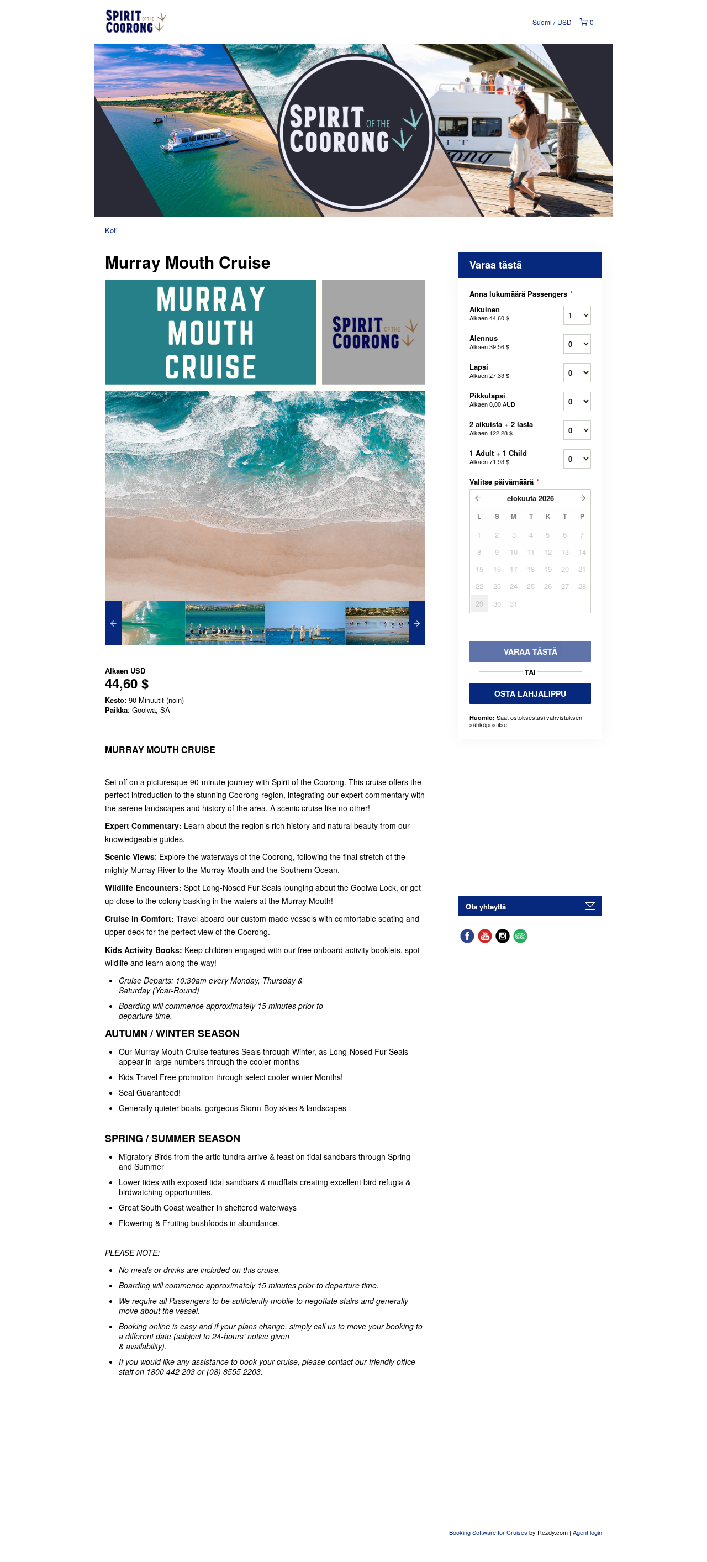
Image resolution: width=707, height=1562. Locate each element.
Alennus (489, 342)
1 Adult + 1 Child (498, 457)
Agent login (587, 1532)
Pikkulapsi (492, 399)
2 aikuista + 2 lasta (501, 428)
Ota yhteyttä (486, 906)
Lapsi (489, 370)
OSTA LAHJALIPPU (530, 693)
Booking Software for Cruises (489, 1532)
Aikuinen (489, 313)
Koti (111, 230)
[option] (145, 623)
